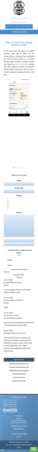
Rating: (19, 195)
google (19, 436)
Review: (19, 212)
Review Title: (19, 188)
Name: (19, 180)
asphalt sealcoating (21, 64)
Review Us (15, 450)
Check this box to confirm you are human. (20, 251)
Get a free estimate (20, 22)
